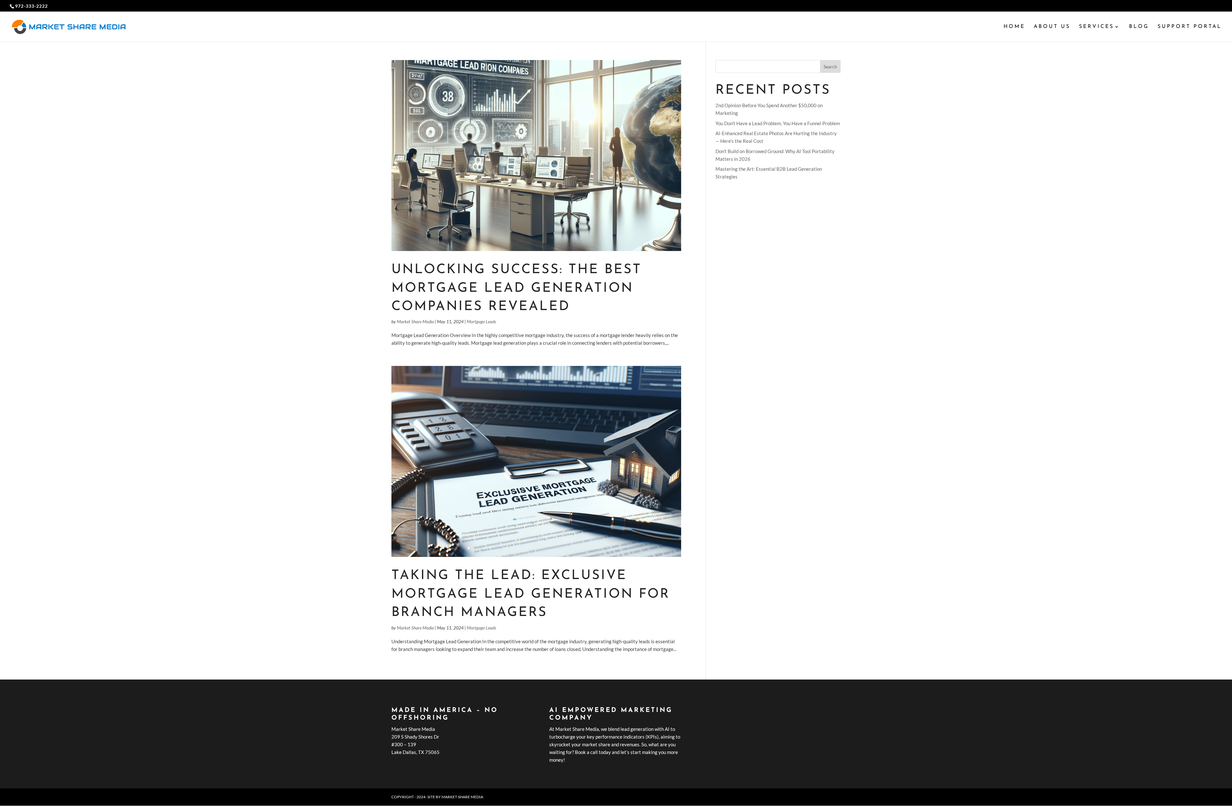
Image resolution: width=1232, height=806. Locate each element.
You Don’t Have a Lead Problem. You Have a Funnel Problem (777, 123)
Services (1096, 26)
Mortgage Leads (481, 321)
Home (1014, 26)
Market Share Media (415, 321)
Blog (1139, 26)
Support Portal (1190, 26)
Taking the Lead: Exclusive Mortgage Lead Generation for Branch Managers (530, 594)
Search (830, 66)
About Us (1052, 26)
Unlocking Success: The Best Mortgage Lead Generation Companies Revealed (516, 288)
